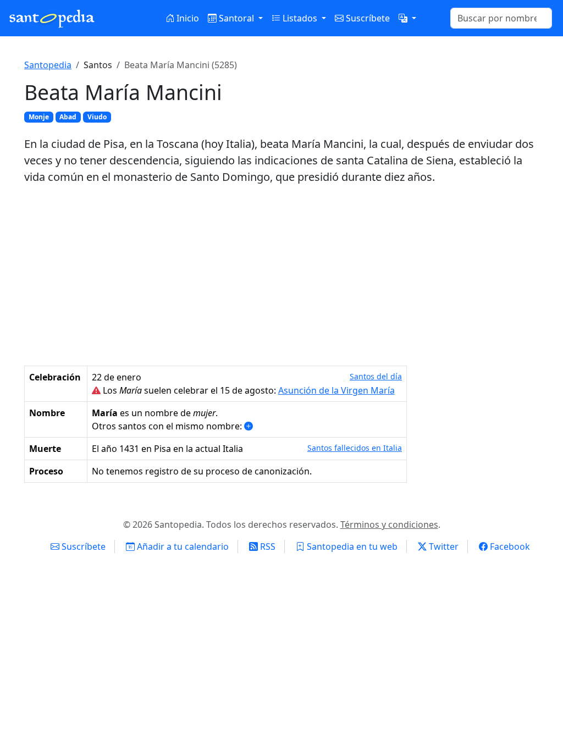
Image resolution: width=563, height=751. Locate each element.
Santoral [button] (236, 18)
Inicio (186, 18)
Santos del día (376, 376)
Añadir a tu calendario (182, 546)
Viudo (97, 117)
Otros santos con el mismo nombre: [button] (168, 426)
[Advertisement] (281, 275)
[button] (407, 18)
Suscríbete (367, 18)
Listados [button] (299, 18)
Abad (67, 117)
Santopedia (47, 65)
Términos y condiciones (389, 524)
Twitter (443, 546)
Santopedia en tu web (351, 546)
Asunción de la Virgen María (336, 390)
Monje (39, 117)
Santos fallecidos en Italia (354, 448)
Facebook (509, 546)
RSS (266, 546)
